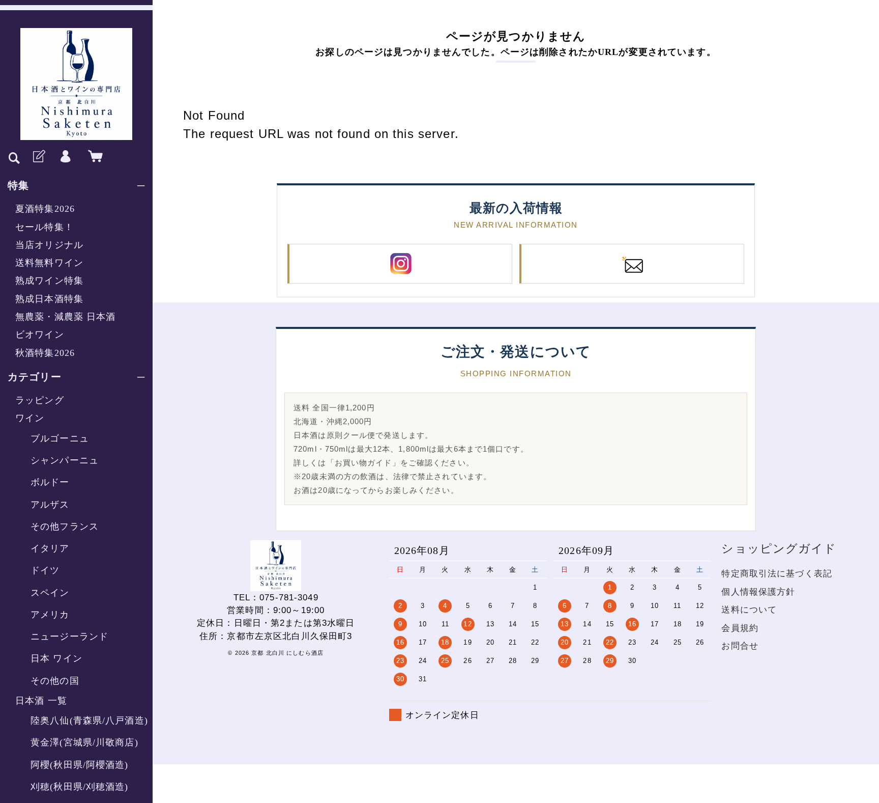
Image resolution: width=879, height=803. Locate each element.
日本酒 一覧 (41, 701)
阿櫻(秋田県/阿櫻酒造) (80, 765)
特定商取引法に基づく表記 (776, 573)
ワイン (29, 418)
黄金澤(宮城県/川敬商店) (84, 742)
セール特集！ (44, 227)
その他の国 (55, 681)
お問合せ (739, 646)
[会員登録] (38, 157)
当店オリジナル (49, 245)
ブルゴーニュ (60, 438)
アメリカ (50, 615)
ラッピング (39, 400)
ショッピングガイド (778, 548)
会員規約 (739, 628)
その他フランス (65, 526)
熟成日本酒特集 (49, 299)
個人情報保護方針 (758, 592)
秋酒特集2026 (45, 353)
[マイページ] (65, 157)
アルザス (50, 505)
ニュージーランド (69, 636)
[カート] (93, 157)
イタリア (50, 548)
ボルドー (50, 482)
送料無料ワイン (49, 263)
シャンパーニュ (65, 460)
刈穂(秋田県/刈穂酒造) (80, 787)
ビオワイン (39, 334)
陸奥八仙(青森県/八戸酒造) (89, 720)
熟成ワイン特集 (49, 280)
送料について (749, 610)
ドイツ (45, 570)
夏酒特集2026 (45, 209)
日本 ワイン (56, 658)
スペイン (50, 593)
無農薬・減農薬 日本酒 (65, 317)
